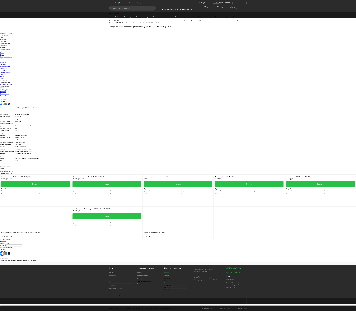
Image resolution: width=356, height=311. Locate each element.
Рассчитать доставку (6, 97)
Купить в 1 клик (4, 94)
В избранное (4, 194)
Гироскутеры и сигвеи (189, 17)
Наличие (2, 74)
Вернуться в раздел (6, 57)
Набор (2, 60)
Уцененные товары (142, 284)
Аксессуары (3, 68)
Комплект (3, 62)
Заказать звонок (239, 3)
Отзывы (2, 70)
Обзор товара (4, 59)
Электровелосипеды (142, 17)
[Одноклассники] (4, 104)
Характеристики (5, 66)
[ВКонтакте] (1, 104)
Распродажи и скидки (143, 278)
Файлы (2, 76)
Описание (3, 64)
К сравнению (42, 191)
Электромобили (173, 17)
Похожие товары (5, 72)
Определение (141, 3)
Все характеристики (6, 84)
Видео (2, 78)
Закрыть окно (4, 258)
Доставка (166, 283)
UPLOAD (116, 17)
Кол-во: (2, 96)
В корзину (3, 92)
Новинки (139, 272)
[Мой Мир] (6, 104)
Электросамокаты (158, 17)
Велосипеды (128, 17)
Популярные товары (142, 275)
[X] (9, 104)
